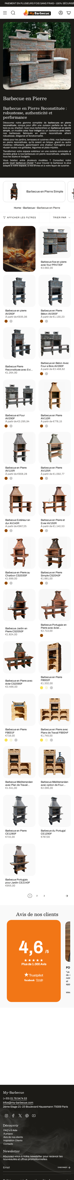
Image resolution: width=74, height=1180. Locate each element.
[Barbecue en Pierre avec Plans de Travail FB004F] (55, 710)
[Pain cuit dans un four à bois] (19, 249)
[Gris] (11, 321)
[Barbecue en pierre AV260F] (19, 291)
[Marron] (6, 321)
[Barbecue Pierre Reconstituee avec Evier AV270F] (19, 343)
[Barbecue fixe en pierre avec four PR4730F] (55, 242)
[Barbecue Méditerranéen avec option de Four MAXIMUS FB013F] (55, 762)
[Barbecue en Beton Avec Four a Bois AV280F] (55, 343)
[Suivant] (59, 896)
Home (17, 207)
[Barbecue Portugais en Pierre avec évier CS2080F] (55, 605)
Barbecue (29, 207)
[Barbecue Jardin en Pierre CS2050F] (19, 605)
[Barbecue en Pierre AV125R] (55, 448)
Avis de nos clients (13, 1137)
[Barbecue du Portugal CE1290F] (55, 811)
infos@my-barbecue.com (18, 1102)
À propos (8, 1133)
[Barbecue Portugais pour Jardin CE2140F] (19, 860)
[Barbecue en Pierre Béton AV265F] (55, 291)
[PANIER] (69, 12)
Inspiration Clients (12, 1140)
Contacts (8, 1144)
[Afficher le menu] (5, 12)
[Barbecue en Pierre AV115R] (19, 448)
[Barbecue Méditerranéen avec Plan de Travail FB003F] (19, 762)
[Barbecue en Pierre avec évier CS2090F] (19, 657)
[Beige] (46, 687)
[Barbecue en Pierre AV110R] (55, 396)
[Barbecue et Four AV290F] (19, 396)
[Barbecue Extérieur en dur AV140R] (19, 500)
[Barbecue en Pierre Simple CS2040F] (55, 553)
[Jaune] (41, 687)
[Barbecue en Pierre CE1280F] (19, 811)
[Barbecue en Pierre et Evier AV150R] (55, 500)
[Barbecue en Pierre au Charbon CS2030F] (19, 553)
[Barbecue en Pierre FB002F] (55, 657)
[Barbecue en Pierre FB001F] (19, 710)
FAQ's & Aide (10, 1130)
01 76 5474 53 (18, 1098)
